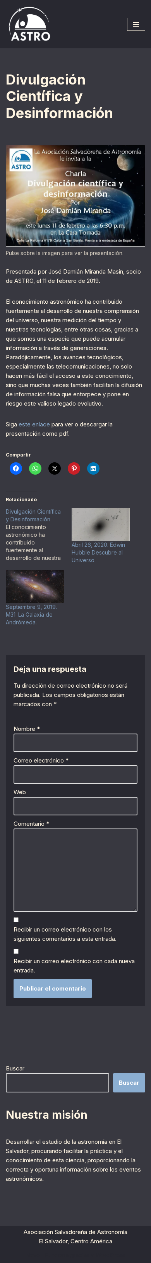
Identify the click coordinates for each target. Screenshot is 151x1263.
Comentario (31, 823)
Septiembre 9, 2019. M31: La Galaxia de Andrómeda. (31, 615)
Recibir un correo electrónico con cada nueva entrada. (74, 965)
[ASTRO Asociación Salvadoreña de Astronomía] (29, 24)
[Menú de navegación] (136, 24)
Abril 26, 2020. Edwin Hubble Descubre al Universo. (98, 552)
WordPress (110, 1255)
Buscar (15, 1068)
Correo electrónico (41, 760)
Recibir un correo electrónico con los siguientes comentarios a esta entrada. (65, 934)
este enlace (34, 424)
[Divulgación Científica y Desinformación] (39, 535)
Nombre (27, 728)
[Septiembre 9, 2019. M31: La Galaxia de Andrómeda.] (35, 586)
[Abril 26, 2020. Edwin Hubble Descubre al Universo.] (101, 524)
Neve (33, 1255)
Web (20, 792)
